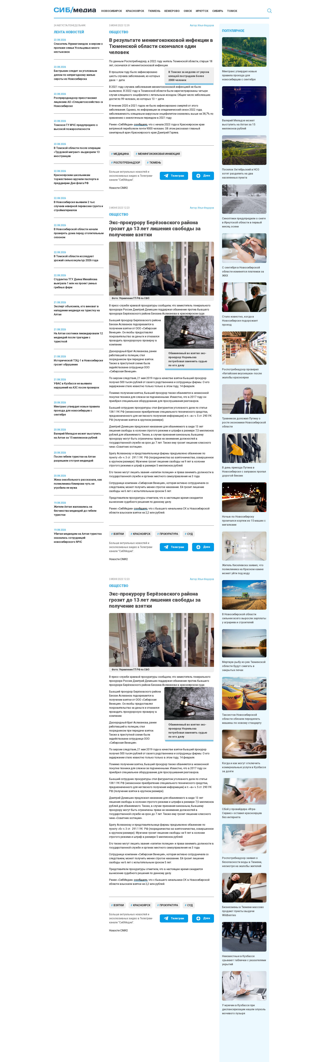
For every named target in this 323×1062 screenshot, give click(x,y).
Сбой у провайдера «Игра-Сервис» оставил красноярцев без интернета (242, 813)
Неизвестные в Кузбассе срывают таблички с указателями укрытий (244, 960)
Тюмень (154, 11)
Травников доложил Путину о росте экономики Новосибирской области (244, 422)
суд (190, 534)
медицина (121, 153)
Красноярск (135, 11)
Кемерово (172, 11)
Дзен (206, 175)
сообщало (140, 124)
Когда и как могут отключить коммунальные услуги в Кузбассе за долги (244, 767)
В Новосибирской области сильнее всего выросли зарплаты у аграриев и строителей (244, 618)
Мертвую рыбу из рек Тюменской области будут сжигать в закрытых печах (243, 666)
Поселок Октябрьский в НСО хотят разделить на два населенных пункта (240, 173)
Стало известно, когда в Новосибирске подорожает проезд (240, 320)
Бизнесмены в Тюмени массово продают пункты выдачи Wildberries (243, 911)
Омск (188, 11)
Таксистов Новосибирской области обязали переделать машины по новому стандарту (241, 718)
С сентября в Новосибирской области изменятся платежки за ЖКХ (243, 271)
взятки (118, 534)
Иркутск (202, 11)
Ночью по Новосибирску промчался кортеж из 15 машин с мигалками (244, 520)
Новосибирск (111, 11)
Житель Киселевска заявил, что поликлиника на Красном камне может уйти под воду (242, 569)
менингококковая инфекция (158, 153)
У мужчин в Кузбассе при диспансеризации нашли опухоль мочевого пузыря (244, 1009)
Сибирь (217, 11)
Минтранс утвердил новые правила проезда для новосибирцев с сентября (239, 75)
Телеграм (177, 175)
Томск (232, 11)
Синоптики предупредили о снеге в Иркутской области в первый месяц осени (244, 222)
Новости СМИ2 (118, 187)
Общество (118, 32)
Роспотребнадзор (126, 162)
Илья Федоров (206, 25)
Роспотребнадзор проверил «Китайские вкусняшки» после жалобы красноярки (242, 373)
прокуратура (168, 534)
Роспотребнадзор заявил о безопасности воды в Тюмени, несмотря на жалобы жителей (242, 862)
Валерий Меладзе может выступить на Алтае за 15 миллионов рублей (238, 124)
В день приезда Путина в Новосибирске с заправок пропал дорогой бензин (244, 471)
